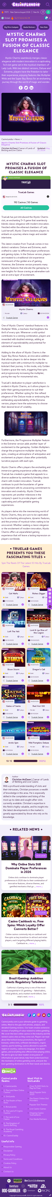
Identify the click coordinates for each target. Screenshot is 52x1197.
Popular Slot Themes (38, 1104)
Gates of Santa (13, 706)
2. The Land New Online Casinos (14, 1091)
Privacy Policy (9, 1155)
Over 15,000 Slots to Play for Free (39, 1087)
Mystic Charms (26, 309)
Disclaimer (8, 1150)
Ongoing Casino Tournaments (37, 1114)
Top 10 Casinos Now (21, 18)
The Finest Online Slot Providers (39, 1099)
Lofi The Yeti (13, 631)
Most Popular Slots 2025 (38, 1093)
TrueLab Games (26, 192)
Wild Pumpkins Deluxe (38, 742)
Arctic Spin (13, 742)
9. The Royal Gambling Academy (13, 1130)
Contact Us (9, 1171)
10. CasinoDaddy (11, 1135)
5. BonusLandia (10, 1106)
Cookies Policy (10, 1163)
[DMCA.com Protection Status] (8, 1072)
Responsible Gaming (13, 1146)
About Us (8, 1167)
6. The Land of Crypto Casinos (13, 1112)
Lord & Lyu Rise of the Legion (38, 631)
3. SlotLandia (9, 1096)
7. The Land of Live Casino (11, 1118)
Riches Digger (38, 593)
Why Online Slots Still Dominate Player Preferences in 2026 (26, 868)
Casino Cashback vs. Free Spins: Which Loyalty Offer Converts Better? (26, 925)
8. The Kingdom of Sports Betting (11, 1124)
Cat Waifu (13, 593)
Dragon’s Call (38, 669)
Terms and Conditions (13, 1159)
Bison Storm (13, 669)
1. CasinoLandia (10, 1086)
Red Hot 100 (38, 706)
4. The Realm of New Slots (13, 1101)
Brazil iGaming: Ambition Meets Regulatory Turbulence (26, 980)
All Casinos (26, 207)
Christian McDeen (9, 148)
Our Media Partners (38, 1119)
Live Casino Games (38, 1108)
